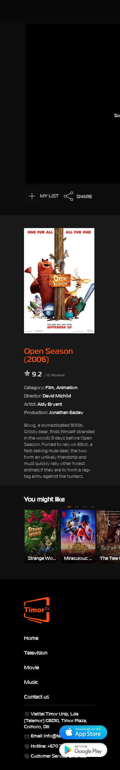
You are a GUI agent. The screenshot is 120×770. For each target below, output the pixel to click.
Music (31, 681)
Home (31, 637)
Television (35, 652)
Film (49, 387)
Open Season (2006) (48, 354)
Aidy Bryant (49, 404)
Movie (31, 666)
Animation (66, 387)
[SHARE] (66, 198)
